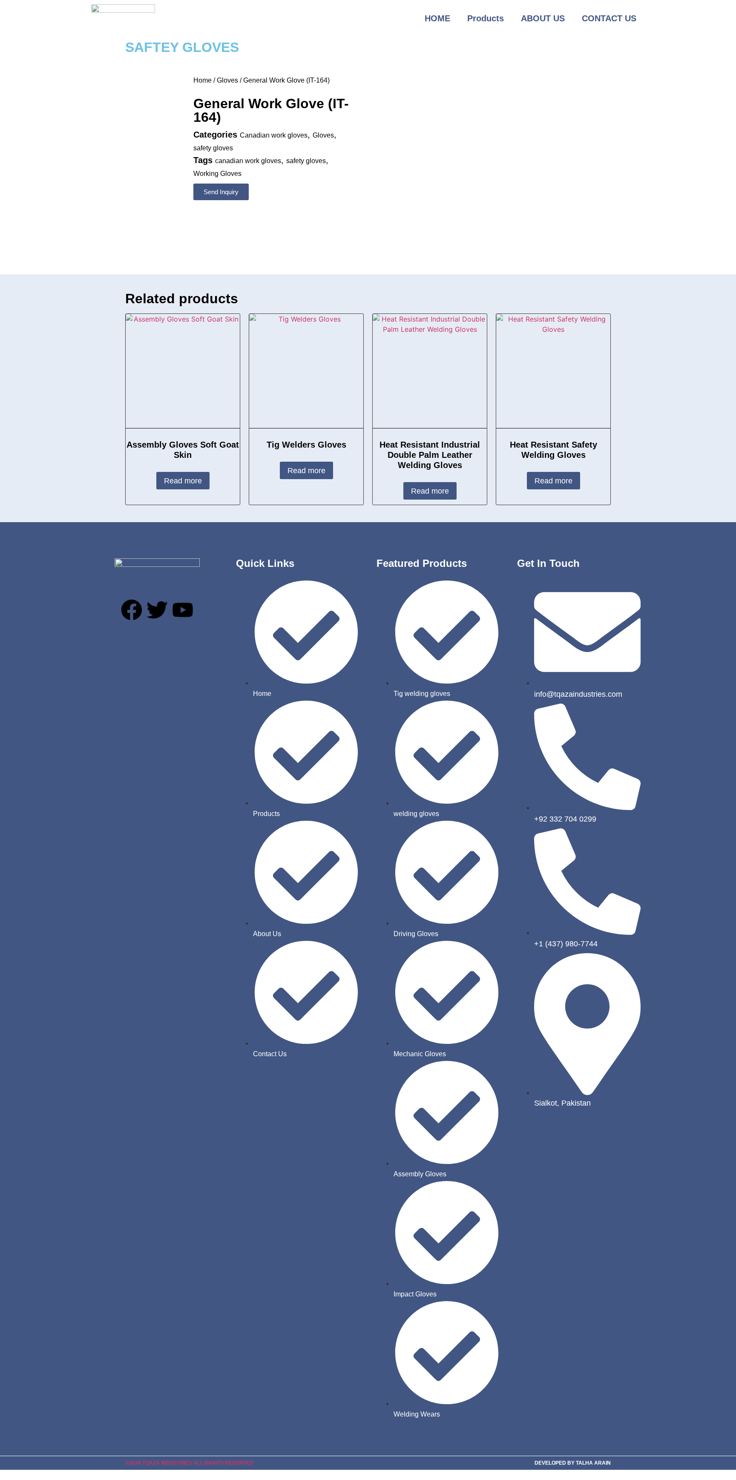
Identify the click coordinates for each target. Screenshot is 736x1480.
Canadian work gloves (274, 135)
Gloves (227, 80)
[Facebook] (131, 610)
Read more (183, 481)
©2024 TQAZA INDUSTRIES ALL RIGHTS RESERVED (189, 1463)
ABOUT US (543, 18)
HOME (437, 18)
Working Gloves (217, 173)
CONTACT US (609, 18)
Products (485, 18)
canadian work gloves (248, 160)
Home (202, 80)
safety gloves (213, 148)
